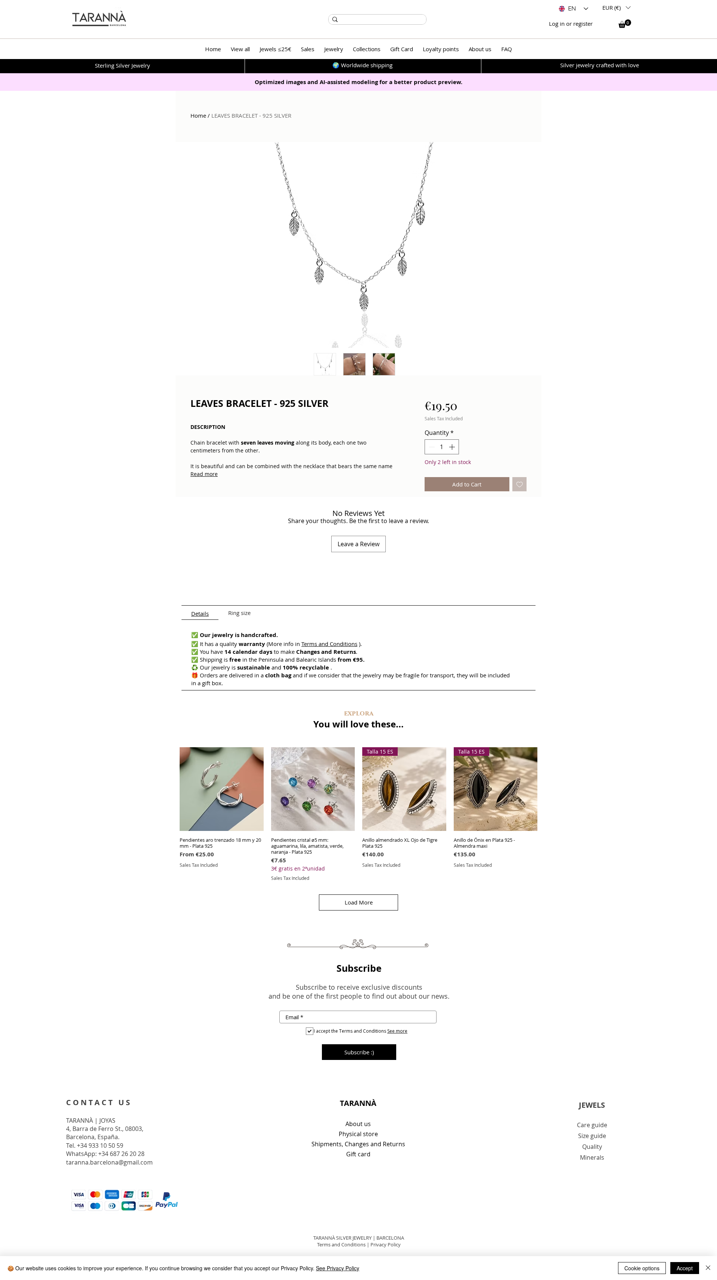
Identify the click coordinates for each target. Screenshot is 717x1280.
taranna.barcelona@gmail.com (109, 1162)
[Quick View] (222, 789)
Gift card (358, 1154)
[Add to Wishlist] (519, 484)
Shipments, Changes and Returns (358, 1144)
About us (358, 1124)
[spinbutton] (441, 447)
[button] (616, 7)
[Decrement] (431, 447)
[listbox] (616, 7)
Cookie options (641, 1268)
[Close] (708, 1268)
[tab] (199, 613)
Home (198, 115)
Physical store (358, 1134)
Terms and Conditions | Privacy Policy (359, 1244)
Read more (204, 473)
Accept (685, 1268)
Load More (359, 902)
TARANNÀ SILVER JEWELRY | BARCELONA (358, 1237)
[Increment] (452, 447)
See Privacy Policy (337, 1268)
